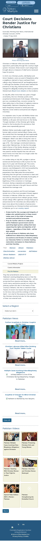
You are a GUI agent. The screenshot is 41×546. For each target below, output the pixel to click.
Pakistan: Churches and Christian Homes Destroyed (29, 471)
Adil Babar (33, 251)
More (6, 511)
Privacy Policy (17, 536)
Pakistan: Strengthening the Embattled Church (28, 497)
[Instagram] (20, 525)
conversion (22, 251)
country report (23, 208)
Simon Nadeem (9, 255)
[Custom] (23, 525)
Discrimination (9, 251)
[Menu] (36, 11)
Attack (21, 248)
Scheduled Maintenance (26, 2)
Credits (25, 536)
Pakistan (29, 248)
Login (9, 5)
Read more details (19, 91)
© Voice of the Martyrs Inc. (20, 534)
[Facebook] (16, 525)
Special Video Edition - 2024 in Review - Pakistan (11, 497)
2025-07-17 (22, 255)
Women (12, 248)
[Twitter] (18, 525)
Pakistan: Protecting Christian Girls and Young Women (28, 445)
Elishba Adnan (9, 258)
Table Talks (11, 2)
